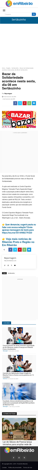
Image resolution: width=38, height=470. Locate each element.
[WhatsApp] (29, 103)
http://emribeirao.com (10, 260)
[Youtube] (15, 265)
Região (8, 68)
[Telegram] (34, 103)
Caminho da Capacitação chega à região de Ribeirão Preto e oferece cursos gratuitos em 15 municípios (18, 375)
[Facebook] (15, 103)
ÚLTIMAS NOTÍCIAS (9, 414)
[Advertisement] (19, 44)
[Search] (34, 14)
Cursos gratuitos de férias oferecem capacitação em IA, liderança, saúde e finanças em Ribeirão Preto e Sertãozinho (19, 347)
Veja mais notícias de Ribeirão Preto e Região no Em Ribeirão (18, 242)
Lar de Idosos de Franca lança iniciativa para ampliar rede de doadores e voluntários (17, 444)
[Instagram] (8, 265)
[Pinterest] (25, 103)
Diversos (5, 378)
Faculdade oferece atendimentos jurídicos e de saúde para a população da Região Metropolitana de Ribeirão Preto (19, 403)
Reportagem (8, 93)
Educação (5, 350)
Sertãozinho (19, 19)
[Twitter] (20, 103)
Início (3, 68)
